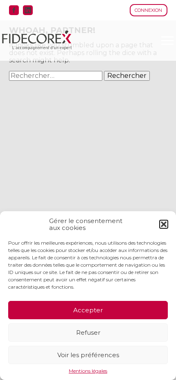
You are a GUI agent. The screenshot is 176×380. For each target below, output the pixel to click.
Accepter (88, 310)
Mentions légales (88, 371)
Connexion (148, 10)
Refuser (88, 332)
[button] (164, 224)
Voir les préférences (88, 355)
